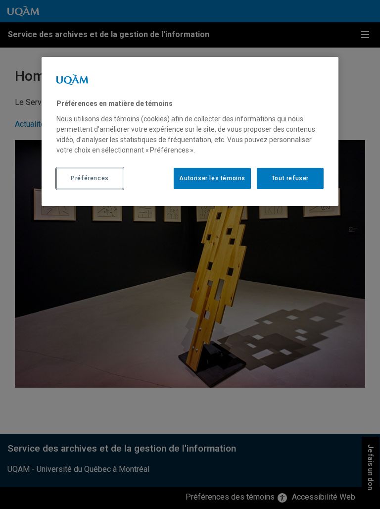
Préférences (90, 178)
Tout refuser (290, 178)
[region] (190, 131)
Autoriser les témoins (212, 178)
